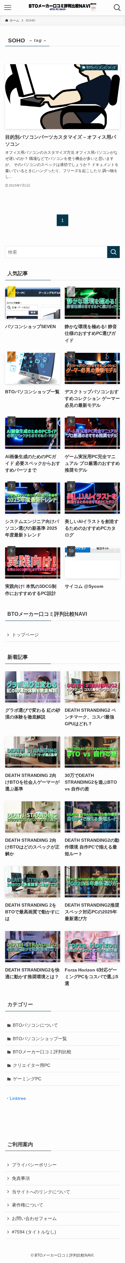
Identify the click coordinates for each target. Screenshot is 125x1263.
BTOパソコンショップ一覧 (40, 1038)
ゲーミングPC (27, 1078)
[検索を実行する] (113, 252)
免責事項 (21, 1178)
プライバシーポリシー (34, 1164)
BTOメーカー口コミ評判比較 (42, 1051)
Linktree (18, 1098)
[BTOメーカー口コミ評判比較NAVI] (62, 7)
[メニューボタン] (7, 7)
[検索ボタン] (117, 7)
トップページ (25, 634)
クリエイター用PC (31, 1065)
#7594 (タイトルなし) (34, 1231)
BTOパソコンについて (35, 1025)
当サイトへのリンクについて (41, 1191)
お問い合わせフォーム (34, 1218)
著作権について (27, 1204)
